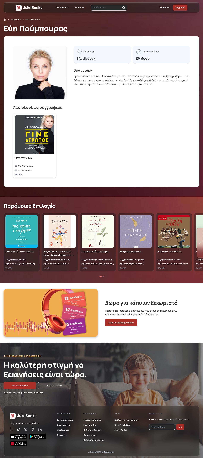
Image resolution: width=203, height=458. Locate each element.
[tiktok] (18, 429)
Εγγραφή (180, 7)
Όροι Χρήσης (90, 435)
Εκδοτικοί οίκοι (65, 420)
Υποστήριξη (89, 425)
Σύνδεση (164, 7)
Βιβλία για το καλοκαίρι (126, 420)
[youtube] (25, 429)
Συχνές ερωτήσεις (92, 420)
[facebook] (33, 429)
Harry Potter (121, 430)
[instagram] (11, 429)
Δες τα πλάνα (54, 385)
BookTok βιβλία (122, 425)
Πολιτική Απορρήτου (93, 440)
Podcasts (79, 7)
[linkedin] (40, 429)
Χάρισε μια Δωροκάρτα (121, 322)
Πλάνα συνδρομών (92, 430)
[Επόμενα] (200, 243)
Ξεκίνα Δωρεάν (20, 385)
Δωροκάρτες (63, 425)
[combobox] (107, 7)
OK (180, 426)
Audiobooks (62, 7)
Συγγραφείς (16, 19)
